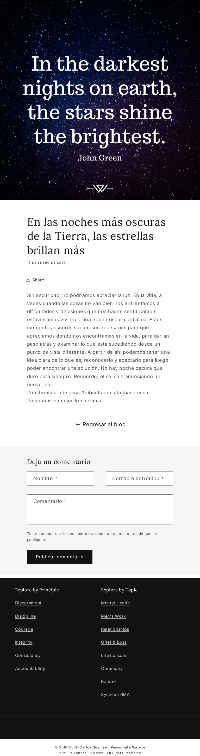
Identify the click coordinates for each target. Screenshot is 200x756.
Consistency (28, 655)
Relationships (115, 629)
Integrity (24, 642)
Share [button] (38, 279)
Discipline (25, 616)
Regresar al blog (104, 424)
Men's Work (113, 616)
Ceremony (112, 668)
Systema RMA (115, 694)
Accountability (30, 668)
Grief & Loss (114, 642)
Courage (24, 629)
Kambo (108, 681)
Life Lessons (114, 655)
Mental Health (115, 602)
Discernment (28, 602)
